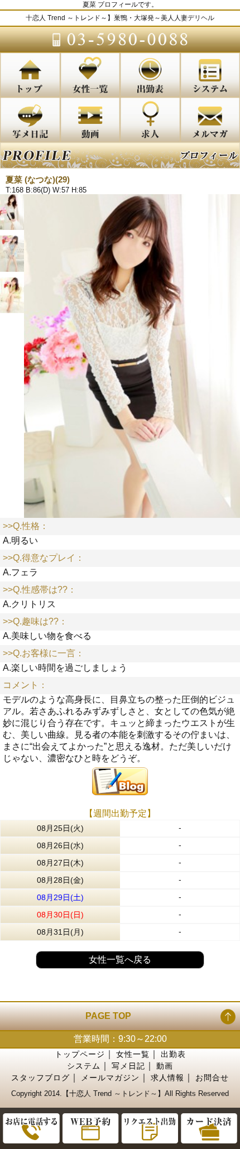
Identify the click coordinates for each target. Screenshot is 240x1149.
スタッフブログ (40, 1077)
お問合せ (212, 1077)
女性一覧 (133, 1054)
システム (83, 1065)
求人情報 (167, 1077)
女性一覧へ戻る (120, 959)
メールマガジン (110, 1077)
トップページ (80, 1054)
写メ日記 (128, 1065)
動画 (164, 1065)
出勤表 (173, 1054)
